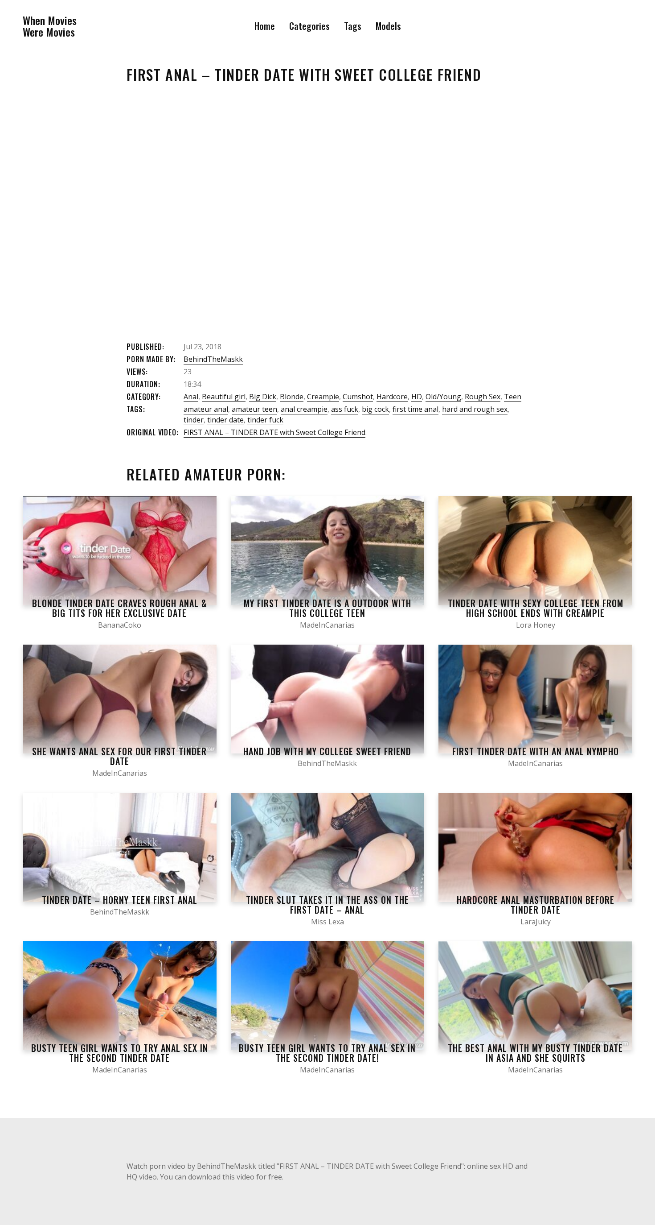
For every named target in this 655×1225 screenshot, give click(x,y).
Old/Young (443, 396)
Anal (191, 396)
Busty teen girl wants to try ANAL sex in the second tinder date (119, 1052)
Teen (512, 396)
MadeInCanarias (327, 625)
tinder (194, 420)
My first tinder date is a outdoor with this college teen (327, 608)
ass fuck (344, 409)
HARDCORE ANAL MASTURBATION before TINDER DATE (535, 904)
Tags (352, 26)
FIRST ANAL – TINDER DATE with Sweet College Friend (274, 432)
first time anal (415, 409)
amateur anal (206, 409)
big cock (375, 409)
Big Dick (262, 396)
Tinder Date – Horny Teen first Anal (119, 899)
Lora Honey (535, 625)
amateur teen (254, 409)
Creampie (323, 396)
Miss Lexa (327, 922)
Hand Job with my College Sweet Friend (327, 751)
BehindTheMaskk (213, 359)
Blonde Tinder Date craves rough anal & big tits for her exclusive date (119, 608)
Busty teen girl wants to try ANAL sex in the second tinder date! (327, 1052)
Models (388, 26)
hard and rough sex (475, 409)
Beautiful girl (224, 396)
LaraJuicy (535, 922)
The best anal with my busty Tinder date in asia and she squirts (535, 1052)
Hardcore (392, 396)
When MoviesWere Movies (50, 26)
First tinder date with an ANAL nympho (535, 751)
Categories (309, 26)
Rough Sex (482, 396)
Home (264, 26)
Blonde (291, 396)
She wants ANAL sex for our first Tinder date (119, 756)
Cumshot (358, 396)
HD (416, 396)
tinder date (225, 420)
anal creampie (304, 409)
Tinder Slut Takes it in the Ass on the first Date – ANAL (327, 904)
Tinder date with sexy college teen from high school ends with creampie (535, 608)
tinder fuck (265, 420)
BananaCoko (119, 625)
